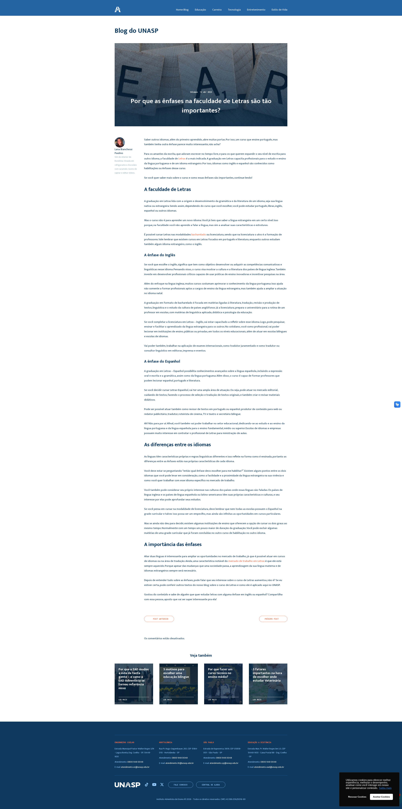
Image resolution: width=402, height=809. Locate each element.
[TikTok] (147, 785)
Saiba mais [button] (385, 788)
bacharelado (198, 234)
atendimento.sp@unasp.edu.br (224, 763)
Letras (181, 158)
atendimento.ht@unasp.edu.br (180, 763)
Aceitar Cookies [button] (381, 797)
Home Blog (182, 10)
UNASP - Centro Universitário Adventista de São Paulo (118, 10)
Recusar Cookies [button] (357, 797)
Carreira (217, 10)
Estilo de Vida (279, 10)
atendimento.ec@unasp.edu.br (135, 767)
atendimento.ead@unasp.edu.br (269, 767)
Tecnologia (234, 10)
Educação (200, 10)
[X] (162, 785)
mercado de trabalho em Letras (246, 561)
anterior (160, 619)
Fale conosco (180, 785)
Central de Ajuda (211, 785)
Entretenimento (256, 10)
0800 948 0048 (135, 762)
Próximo (272, 619)
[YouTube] (154, 785)
